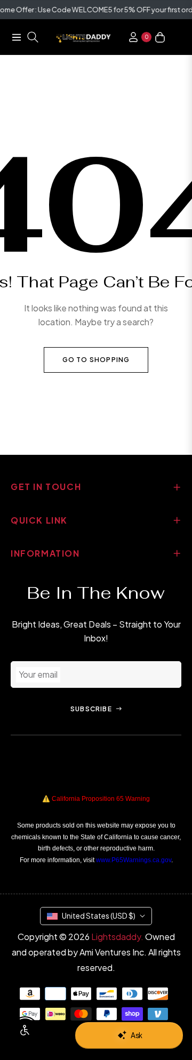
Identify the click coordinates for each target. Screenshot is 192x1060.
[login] (129, 37)
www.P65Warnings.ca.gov (133, 860)
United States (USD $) (98, 915)
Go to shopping (96, 360)
